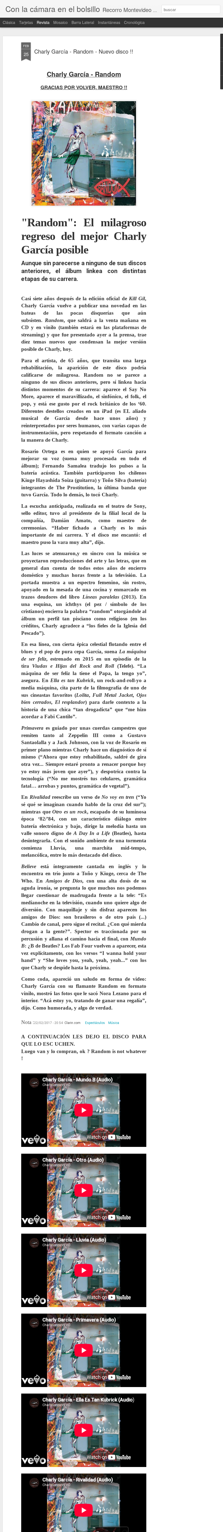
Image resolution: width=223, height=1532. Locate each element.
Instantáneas (109, 22)
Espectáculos (95, 1023)
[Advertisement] (176, 128)
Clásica (9, 22)
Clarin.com (72, 1023)
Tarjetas (26, 22)
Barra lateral (83, 22)
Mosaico (60, 22)
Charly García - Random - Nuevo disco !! (83, 51)
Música (113, 1023)
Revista (43, 22)
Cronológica (134, 22)
